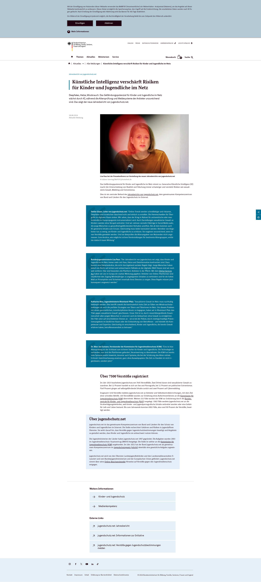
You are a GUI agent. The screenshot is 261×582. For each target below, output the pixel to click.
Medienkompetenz (107, 506)
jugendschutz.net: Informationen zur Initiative (121, 535)
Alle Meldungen (93, 63)
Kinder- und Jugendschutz (111, 496)
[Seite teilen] (258, 212)
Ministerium (103, 57)
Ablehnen (109, 23)
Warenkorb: (173, 57)
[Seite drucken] (258, 217)
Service (115, 57)
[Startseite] (69, 64)
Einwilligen (80, 23)
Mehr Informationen (80, 31)
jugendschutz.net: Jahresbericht (113, 525)
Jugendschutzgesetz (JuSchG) (126, 447)
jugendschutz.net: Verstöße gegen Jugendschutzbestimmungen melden (129, 547)
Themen (79, 57)
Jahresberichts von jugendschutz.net (143, 194)
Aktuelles (91, 57)
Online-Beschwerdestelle (115, 462)
